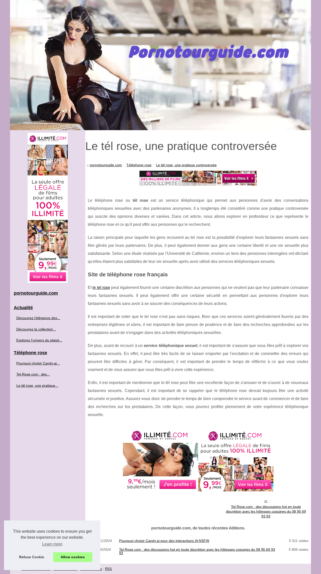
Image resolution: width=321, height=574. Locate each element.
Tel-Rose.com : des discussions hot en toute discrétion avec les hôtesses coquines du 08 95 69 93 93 (266, 511)
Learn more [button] (52, 544)
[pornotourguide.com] (160, 65)
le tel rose (101, 287)
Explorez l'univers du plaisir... (39, 340)
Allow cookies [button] (73, 557)
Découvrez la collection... (36, 329)
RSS (108, 569)
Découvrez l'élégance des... (38, 318)
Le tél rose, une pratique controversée (186, 165)
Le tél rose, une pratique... (37, 386)
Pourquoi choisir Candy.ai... (38, 363)
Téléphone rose (138, 165)
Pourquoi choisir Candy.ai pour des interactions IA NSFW (164, 540)
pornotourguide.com (106, 165)
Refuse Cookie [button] (31, 557)
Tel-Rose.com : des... (33, 374)
